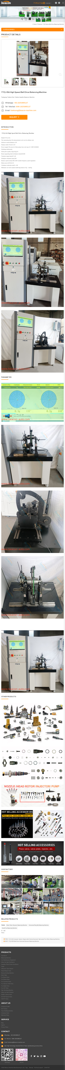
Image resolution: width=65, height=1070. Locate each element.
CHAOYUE (47, 1067)
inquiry (13, 117)
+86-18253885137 (21, 103)
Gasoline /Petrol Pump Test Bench (9, 964)
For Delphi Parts (5, 986)
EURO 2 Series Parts (6, 994)
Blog (2, 1022)
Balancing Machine (6, 957)
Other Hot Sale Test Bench (8, 962)
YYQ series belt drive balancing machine (53, 24)
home (35, 24)
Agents (3, 1025)
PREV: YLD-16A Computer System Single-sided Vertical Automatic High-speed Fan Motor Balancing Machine (32, 939)
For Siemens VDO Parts (7, 983)
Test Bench (4, 955)
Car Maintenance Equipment (8, 960)
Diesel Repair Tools (6, 970)
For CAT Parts (4, 988)
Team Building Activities (7, 1010)
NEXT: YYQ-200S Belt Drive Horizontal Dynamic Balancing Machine (22, 941)
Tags (26, 1067)
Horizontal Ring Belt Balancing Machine (39, 925)
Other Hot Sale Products (7, 992)
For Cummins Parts (6, 981)
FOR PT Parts (4, 998)
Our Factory (4, 1008)
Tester (2, 966)
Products (40, 24)
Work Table (4, 975)
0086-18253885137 (23, 107)
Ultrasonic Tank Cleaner (7, 968)
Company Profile (5, 1006)
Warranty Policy (5, 1015)
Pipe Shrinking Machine (7, 990)
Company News (5, 1013)
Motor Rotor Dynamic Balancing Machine (16, 925)
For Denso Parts (5, 979)
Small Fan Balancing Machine (9, 928)
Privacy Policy (4, 1027)
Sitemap (31, 1067)
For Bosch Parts (5, 977)
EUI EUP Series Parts (6, 996)
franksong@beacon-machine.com (23, 110)
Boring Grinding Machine (7, 973)
